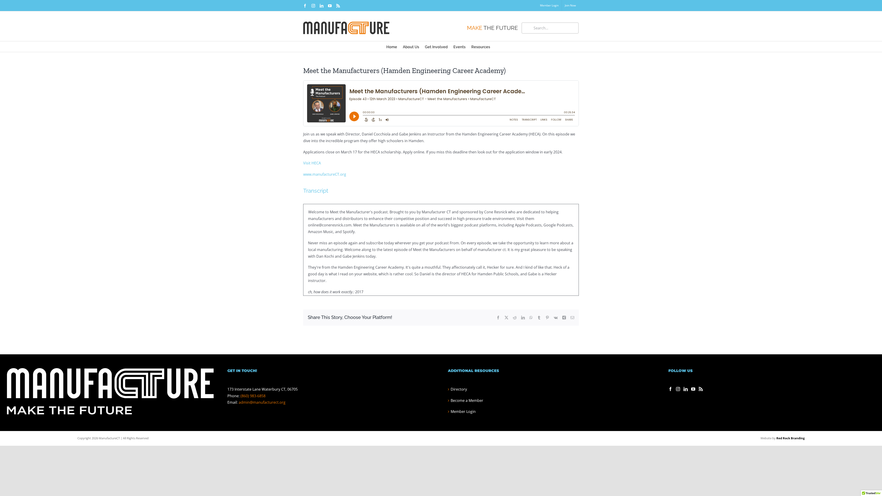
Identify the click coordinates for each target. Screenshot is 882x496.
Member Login (463, 411)
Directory (459, 389)
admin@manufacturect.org (262, 402)
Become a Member (467, 400)
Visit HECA (312, 163)
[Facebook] (670, 389)
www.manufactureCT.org (324, 174)
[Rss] (701, 389)
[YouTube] (693, 389)
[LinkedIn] (686, 389)
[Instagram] (678, 389)
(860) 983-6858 (253, 395)
